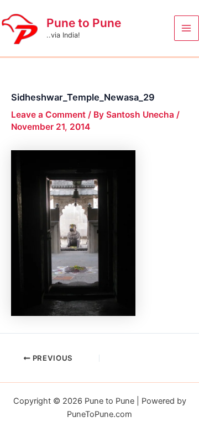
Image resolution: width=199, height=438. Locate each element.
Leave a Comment (48, 114)
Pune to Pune (83, 23)
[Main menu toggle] (186, 27)
